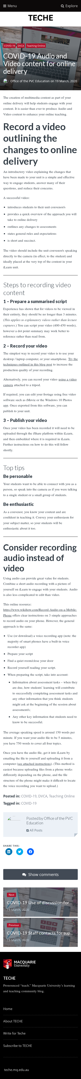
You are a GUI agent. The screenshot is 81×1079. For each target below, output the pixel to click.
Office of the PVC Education (30, 81)
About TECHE (13, 1021)
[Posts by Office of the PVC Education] (14, 823)
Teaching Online (36, 45)
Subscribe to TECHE (17, 1045)
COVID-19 (9, 45)
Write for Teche (14, 1033)
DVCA (21, 45)
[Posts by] (6, 81)
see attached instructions (34, 763)
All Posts (35, 830)
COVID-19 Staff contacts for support (43, 932)
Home (7, 1009)
